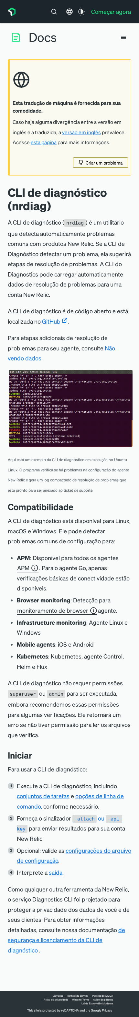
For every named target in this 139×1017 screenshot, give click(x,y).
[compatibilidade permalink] (76, 507)
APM (23, 567)
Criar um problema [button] (104, 163)
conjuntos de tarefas (43, 796)
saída (55, 872)
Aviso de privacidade (56, 999)
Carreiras (58, 995)
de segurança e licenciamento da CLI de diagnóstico (66, 940)
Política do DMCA (102, 995)
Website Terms (80, 999)
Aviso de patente (103, 999)
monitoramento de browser (52, 610)
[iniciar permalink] (35, 755)
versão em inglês (81, 132)
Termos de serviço (77, 995)
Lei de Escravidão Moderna (97, 1003)
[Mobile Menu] (123, 37)
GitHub (51, 321)
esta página (44, 142)
